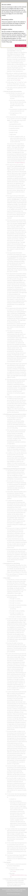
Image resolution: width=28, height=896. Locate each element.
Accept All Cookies (21, 45)
